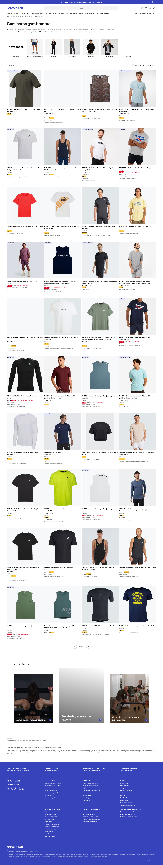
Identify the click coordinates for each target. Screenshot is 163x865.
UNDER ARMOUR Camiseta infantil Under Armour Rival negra (100, 453)
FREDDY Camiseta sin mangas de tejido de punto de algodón (100, 397)
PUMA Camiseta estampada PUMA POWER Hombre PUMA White (62, 227)
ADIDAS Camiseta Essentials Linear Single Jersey (61, 337)
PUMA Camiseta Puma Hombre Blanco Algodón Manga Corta (98, 169)
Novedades (15, 56)
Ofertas (128, 56)
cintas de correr (139, 751)
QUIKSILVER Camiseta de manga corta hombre (135, 226)
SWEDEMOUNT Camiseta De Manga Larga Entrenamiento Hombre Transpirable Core (133, 510)
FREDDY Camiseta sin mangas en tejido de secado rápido (24, 627)
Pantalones (72, 56)
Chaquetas (109, 56)
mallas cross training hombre (85, 32)
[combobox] (151, 65)
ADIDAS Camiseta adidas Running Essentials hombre (137, 567)
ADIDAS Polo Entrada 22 (52, 452)
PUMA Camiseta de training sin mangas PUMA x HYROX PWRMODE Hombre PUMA (60, 627)
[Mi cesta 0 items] (154, 8)
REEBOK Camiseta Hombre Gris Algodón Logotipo (136, 168)
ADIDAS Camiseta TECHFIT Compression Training (98, 626)
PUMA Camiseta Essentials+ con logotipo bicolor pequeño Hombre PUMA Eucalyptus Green (99, 338)
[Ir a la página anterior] (75, 647)
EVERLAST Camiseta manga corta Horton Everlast (136, 626)
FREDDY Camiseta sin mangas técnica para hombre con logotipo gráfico (99, 110)
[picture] (25, 88)
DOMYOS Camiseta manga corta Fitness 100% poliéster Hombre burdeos (60, 397)
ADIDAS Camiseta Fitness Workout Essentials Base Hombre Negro (99, 282)
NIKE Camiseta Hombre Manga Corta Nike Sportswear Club (62, 110)
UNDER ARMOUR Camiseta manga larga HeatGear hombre (24, 397)
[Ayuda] (146, 8)
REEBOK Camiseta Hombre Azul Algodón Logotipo (136, 337)
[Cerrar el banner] (154, 2)
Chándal (53, 56)
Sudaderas (91, 56)
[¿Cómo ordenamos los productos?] (133, 65)
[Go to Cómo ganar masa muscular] (50, 720)
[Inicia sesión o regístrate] (150, 8)
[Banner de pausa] (152, 2)
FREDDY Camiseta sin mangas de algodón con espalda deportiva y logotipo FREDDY (60, 282)
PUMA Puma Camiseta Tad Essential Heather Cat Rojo (25, 226)
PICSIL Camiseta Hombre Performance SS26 (22, 281)
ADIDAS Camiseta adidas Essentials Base (58, 567)
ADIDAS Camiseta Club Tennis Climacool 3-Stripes (99, 226)
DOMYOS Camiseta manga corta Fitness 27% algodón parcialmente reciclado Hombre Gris (135, 282)
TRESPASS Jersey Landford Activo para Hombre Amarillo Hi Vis (60, 510)
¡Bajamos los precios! (91, 13)
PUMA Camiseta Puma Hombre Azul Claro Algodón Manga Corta (136, 110)
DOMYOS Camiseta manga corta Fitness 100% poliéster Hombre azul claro (135, 397)
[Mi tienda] (142, 8)
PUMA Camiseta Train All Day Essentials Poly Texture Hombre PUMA (25, 510)
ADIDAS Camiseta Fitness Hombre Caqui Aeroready (24, 109)
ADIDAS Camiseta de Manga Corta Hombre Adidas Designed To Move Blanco (24, 169)
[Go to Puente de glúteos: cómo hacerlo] (100, 719)
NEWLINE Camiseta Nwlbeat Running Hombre (22, 452)
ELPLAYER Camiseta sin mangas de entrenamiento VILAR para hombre (61, 169)
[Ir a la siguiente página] (88, 647)
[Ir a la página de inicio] (15, 8)
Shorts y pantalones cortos (35, 56)
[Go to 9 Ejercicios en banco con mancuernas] (146, 720)
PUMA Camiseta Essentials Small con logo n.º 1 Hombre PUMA (23, 568)
